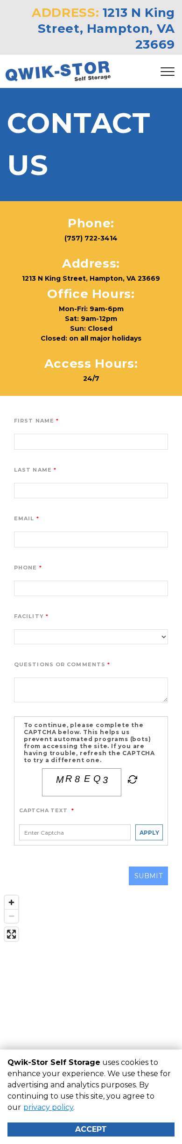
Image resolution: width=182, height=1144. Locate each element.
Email (24, 518)
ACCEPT (91, 1129)
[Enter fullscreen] (11, 934)
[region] (91, 984)
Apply (149, 832)
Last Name (33, 469)
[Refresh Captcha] (131, 781)
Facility (29, 616)
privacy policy (48, 1107)
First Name (34, 420)
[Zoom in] (11, 902)
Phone (25, 567)
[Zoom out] (11, 916)
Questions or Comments (59, 664)
